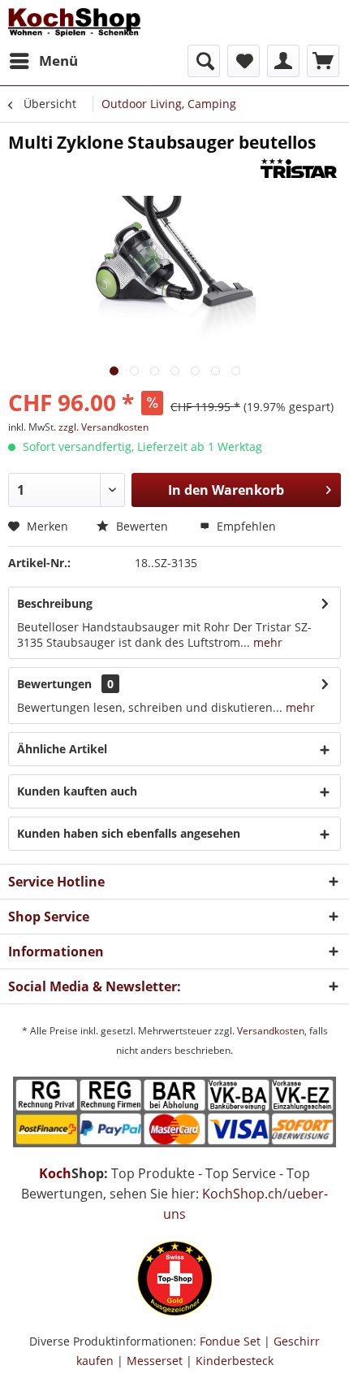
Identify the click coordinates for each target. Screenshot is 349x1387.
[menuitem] (43, 61)
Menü (58, 60)
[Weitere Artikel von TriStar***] (294, 168)
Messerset (155, 1360)
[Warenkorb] (323, 61)
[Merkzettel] (243, 61)
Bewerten (140, 526)
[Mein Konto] (283, 61)
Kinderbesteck (235, 1360)
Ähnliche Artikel (62, 748)
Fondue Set (230, 1341)
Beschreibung (55, 603)
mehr (266, 642)
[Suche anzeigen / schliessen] (203, 61)
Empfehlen (244, 526)
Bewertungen (54, 683)
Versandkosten (270, 1031)
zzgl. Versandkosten (103, 427)
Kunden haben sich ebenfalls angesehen (128, 833)
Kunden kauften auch (77, 791)
